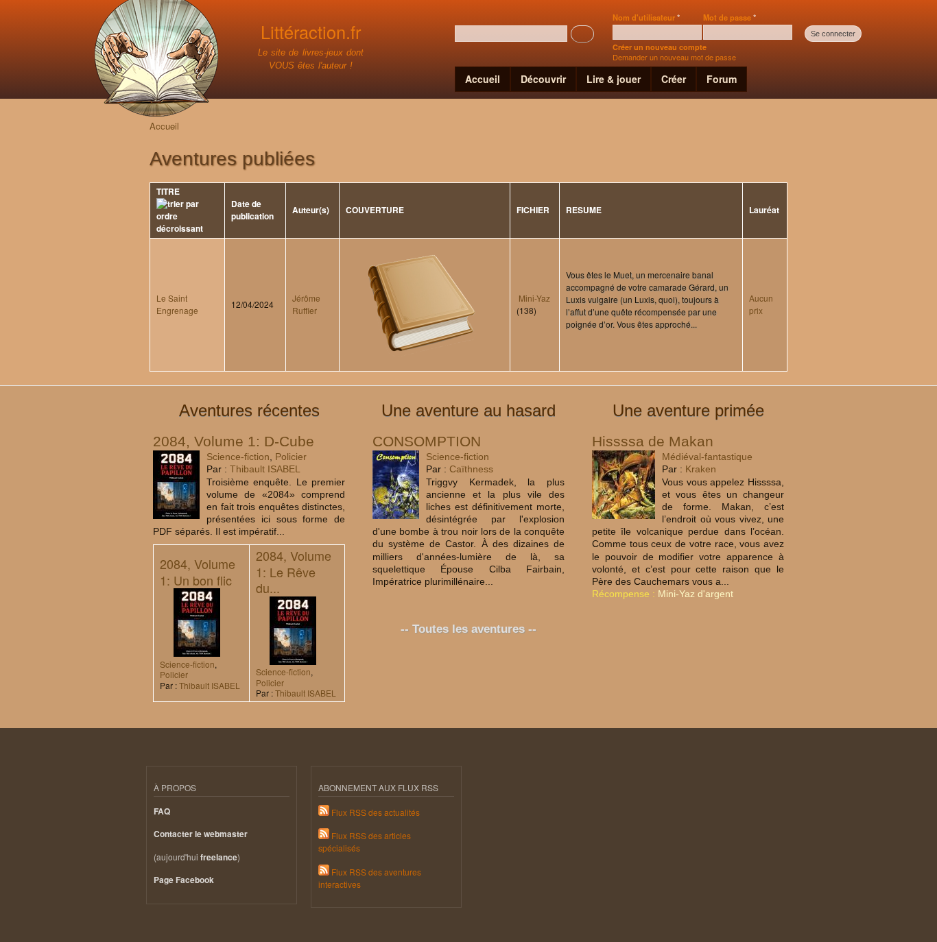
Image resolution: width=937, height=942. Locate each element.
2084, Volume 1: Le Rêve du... (293, 571)
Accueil (482, 79)
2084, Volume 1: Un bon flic (197, 571)
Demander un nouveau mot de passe (674, 56)
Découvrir (543, 79)
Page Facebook (184, 880)
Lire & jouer (613, 79)
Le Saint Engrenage (177, 304)
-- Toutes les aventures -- (468, 629)
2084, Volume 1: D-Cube (233, 441)
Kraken (700, 468)
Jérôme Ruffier (306, 304)
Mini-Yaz (534, 298)
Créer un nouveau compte (660, 47)
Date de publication (252, 210)
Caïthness (471, 468)
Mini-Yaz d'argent (695, 593)
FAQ (162, 811)
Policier (291, 456)
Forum (722, 79)
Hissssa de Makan (652, 441)
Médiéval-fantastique (707, 456)
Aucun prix (761, 304)
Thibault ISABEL (265, 468)
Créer (673, 79)
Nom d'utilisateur (646, 17)
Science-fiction (238, 456)
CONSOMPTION (426, 441)
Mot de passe (729, 17)
